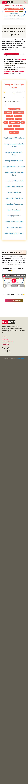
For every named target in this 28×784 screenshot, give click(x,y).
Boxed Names (19, 119)
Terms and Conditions (7, 341)
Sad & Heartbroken (14, 132)
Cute (10, 125)
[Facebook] (3, 351)
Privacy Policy (5, 344)
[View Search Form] (25, 2)
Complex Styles (10, 119)
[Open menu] (21, 2)
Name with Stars (19, 128)
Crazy (22, 122)
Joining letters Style (9, 128)
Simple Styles (9, 115)
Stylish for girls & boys (18, 112)
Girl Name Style (8, 112)
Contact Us (5, 339)
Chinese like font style (14, 122)
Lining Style (16, 125)
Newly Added (11, 109)
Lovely (5, 122)
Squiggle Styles (18, 115)
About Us (4, 337)
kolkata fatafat (20, 358)
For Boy (18, 109)
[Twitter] (6, 351)
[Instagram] (9, 351)
